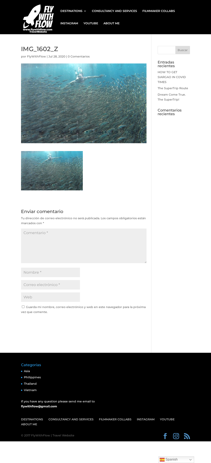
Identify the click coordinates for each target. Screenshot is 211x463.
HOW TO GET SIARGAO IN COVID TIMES (172, 77)
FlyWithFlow (36, 56)
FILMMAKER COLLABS (158, 11)
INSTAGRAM (69, 23)
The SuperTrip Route (173, 88)
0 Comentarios (79, 56)
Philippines (32, 377)
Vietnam (30, 390)
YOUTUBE (90, 23)
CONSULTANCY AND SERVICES (114, 11)
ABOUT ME (111, 23)
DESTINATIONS (71, 11)
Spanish (171, 459)
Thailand (30, 384)
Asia (27, 371)
